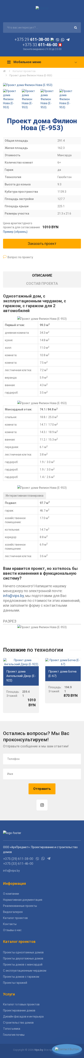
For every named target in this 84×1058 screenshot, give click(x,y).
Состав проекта (42, 283)
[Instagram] (42, 805)
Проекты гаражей (15, 982)
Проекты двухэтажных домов (23, 958)
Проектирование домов (19, 1010)
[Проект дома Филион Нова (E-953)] (42, 85)
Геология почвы (13, 1034)
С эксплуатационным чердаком (24, 970)
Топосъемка (11, 1028)
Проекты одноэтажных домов (23, 952)
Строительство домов (18, 1022)
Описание (42, 275)
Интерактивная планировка (24, 495)
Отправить (42, 789)
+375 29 (31, 39)
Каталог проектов (24, 71)
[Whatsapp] (62, 39)
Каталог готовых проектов (21, 1004)
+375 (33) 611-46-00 (18, 864)
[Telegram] (68, 39)
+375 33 (39, 44)
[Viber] (57, 39)
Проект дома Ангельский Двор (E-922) (21, 676)
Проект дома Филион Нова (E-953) (30, 75)
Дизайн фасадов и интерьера (23, 1016)
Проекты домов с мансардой (22, 964)
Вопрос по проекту (20, 257)
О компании (11, 893)
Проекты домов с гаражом (21, 976)
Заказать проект (42, 243)
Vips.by (38, 1049)
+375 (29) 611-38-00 (18, 859)
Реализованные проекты (20, 905)
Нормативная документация (22, 899)
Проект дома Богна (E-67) (62, 674)
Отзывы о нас (12, 930)
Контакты (10, 924)
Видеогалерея (13, 912)
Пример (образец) (15, 231)
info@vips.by (13, 596)
